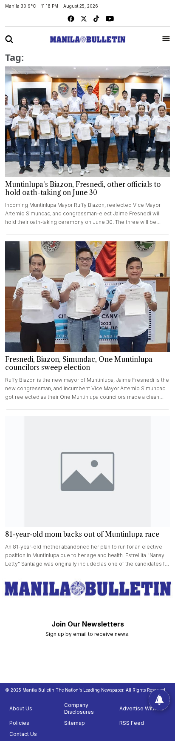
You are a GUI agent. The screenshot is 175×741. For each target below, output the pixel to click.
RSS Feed (131, 723)
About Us (20, 708)
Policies (19, 723)
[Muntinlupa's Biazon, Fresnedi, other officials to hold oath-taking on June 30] (87, 121)
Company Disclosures (79, 708)
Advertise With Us (141, 708)
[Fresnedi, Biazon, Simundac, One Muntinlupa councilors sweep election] (87, 296)
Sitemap (74, 723)
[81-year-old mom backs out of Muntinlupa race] (87, 471)
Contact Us (23, 734)
